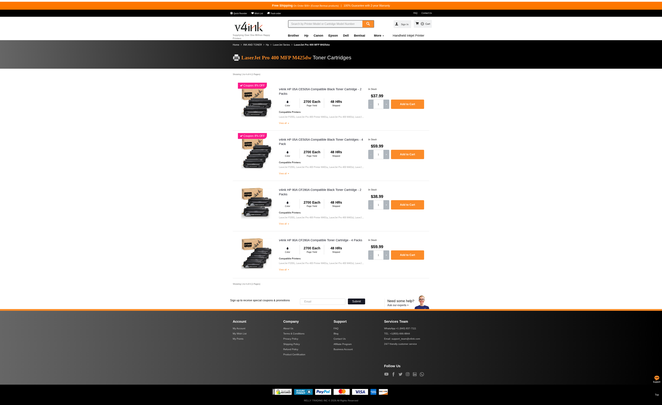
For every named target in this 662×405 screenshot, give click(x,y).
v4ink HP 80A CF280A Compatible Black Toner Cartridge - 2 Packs (320, 192)
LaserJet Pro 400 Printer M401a (312, 117)
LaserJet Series (281, 44)
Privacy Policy (290, 338)
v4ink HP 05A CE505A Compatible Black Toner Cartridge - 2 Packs (320, 91)
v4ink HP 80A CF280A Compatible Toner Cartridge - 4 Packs (320, 240)
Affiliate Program (343, 344)
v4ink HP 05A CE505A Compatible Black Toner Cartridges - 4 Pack (321, 142)
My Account (239, 328)
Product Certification (294, 354)
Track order (275, 13)
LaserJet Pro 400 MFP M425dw (312, 44)
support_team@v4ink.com (406, 338)
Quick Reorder (240, 13)
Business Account (343, 349)
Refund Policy (290, 349)
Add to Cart (407, 104)
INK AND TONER (252, 44)
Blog (336, 333)
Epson (333, 35)
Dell (346, 35)
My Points (238, 338)
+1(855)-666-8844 (400, 333)
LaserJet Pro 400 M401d (341, 117)
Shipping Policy (291, 344)
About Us (288, 328)
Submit (356, 301)
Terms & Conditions (293, 333)
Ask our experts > (398, 305)
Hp (306, 35)
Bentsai (359, 35)
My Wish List (240, 333)
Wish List (258, 13)
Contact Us (427, 13)
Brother (293, 35)
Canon (318, 35)
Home (236, 44)
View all (283, 123)
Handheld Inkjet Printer (408, 35)
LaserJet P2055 (287, 117)
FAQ (415, 13)
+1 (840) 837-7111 (406, 328)
